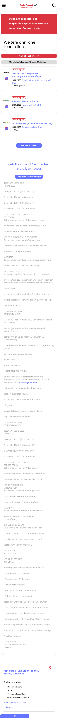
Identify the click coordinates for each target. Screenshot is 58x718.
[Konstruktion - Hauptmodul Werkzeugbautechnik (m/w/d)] (6, 72)
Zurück (9, 707)
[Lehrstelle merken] (6, 78)
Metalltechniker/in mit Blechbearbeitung (32, 123)
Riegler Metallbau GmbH (32, 127)
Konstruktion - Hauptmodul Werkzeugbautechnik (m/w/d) (27, 75)
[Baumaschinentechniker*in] (6, 100)
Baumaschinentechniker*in (25, 101)
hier (37, 28)
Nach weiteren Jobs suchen (16, 702)
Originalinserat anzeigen (29, 176)
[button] (53, 23)
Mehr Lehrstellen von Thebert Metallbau (28, 62)
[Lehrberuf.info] (29, 5)
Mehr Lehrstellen (29, 145)
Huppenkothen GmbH (31, 105)
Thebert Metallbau (12, 682)
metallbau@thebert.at (27, 382)
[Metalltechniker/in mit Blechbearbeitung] (6, 122)
